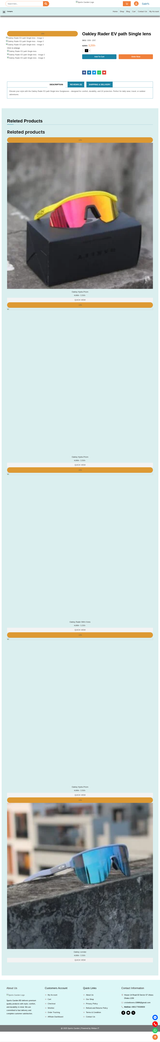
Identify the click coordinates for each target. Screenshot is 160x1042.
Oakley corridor (80, 952)
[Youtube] (128, 1013)
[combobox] (26, 3)
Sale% (145, 3)
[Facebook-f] (123, 1013)
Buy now (117, 64)
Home (115, 11)
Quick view (80, 300)
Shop (122, 11)
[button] (4, 12)
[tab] (56, 84)
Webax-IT (95, 1028)
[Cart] (127, 3)
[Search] (46, 3)
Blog (128, 11)
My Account (154, 11)
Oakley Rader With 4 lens (80, 622)
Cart (134, 11)
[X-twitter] (133, 1013)
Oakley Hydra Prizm (80, 292)
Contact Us (142, 11)
